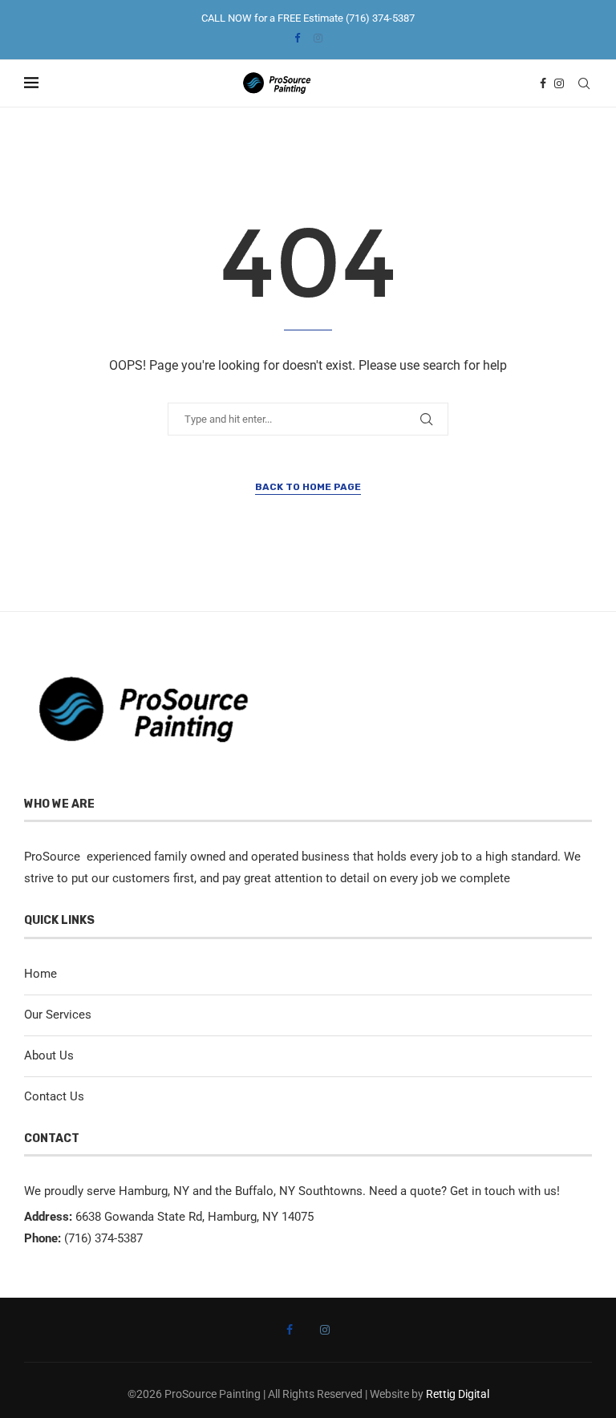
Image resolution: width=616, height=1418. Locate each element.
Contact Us (54, 1096)
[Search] (584, 83)
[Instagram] (318, 38)
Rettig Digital (457, 1394)
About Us (49, 1055)
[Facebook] (297, 38)
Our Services (57, 1014)
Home (40, 973)
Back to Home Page (308, 486)
